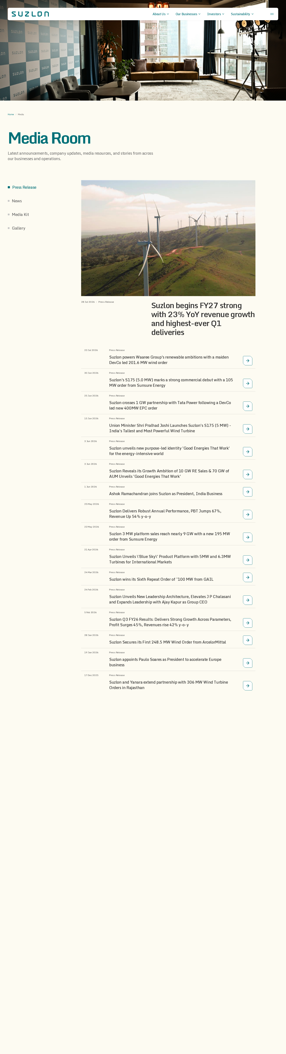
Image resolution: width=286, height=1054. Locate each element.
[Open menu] (272, 14)
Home (11, 114)
